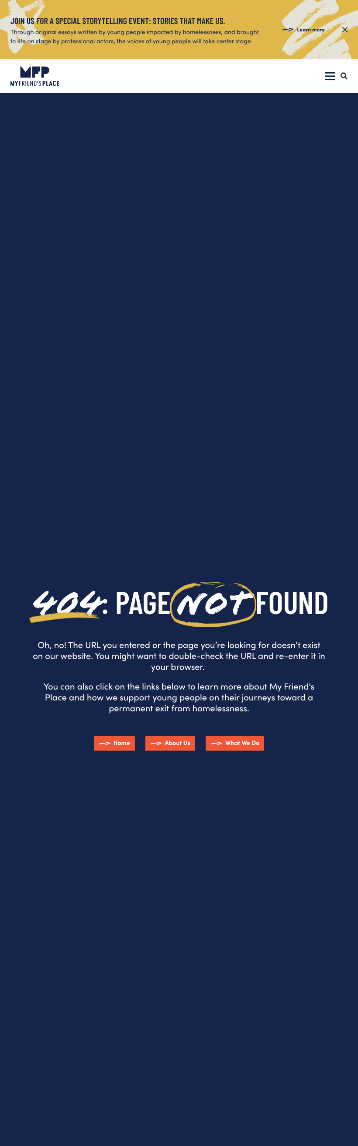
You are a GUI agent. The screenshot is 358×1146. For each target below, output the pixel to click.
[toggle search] (344, 76)
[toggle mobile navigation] (330, 76)
